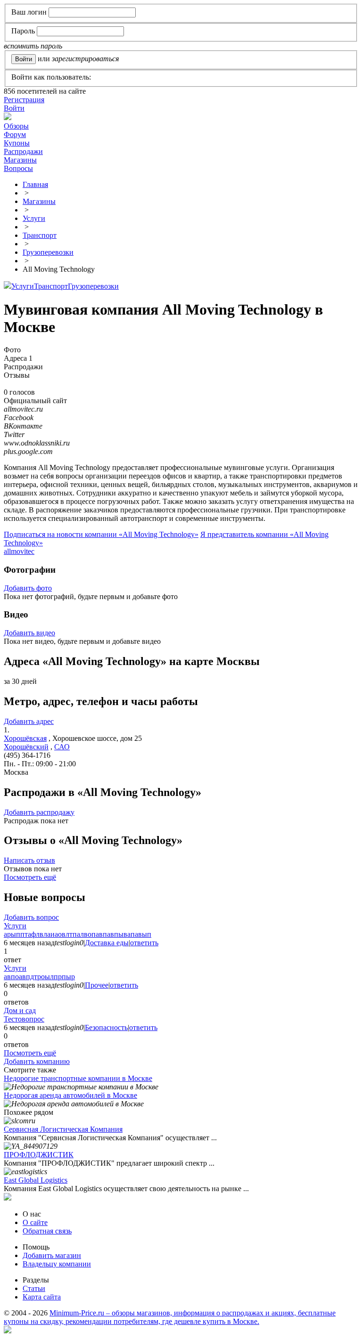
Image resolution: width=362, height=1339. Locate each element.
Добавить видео (29, 633)
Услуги (22, 286)
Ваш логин (29, 12)
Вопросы (18, 168)
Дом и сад (20, 1010)
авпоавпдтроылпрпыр (39, 977)
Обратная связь (47, 1231)
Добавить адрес (29, 721)
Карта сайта (42, 1297)
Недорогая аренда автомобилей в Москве (70, 1095)
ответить (144, 943)
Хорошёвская (25, 738)
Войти (14, 108)
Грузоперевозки (93, 286)
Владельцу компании (57, 1264)
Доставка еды (107, 943)
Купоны (17, 143)
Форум (15, 134)
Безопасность (106, 1027)
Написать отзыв (29, 860)
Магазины (20, 160)
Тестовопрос (24, 1019)
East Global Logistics (35, 1180)
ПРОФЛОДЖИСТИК (39, 1155)
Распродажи (23, 151)
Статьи (34, 1288)
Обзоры (16, 126)
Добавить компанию (37, 1061)
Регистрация (24, 100)
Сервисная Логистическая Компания (63, 1129)
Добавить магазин (52, 1255)
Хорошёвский (26, 747)
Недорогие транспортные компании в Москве (78, 1078)
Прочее (96, 985)
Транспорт (51, 286)
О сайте (35, 1222)
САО (62, 747)
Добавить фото (28, 588)
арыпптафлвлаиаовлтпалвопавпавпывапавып (77, 934)
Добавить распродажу (39, 812)
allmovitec (19, 551)
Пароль (23, 31)
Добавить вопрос (31, 917)
